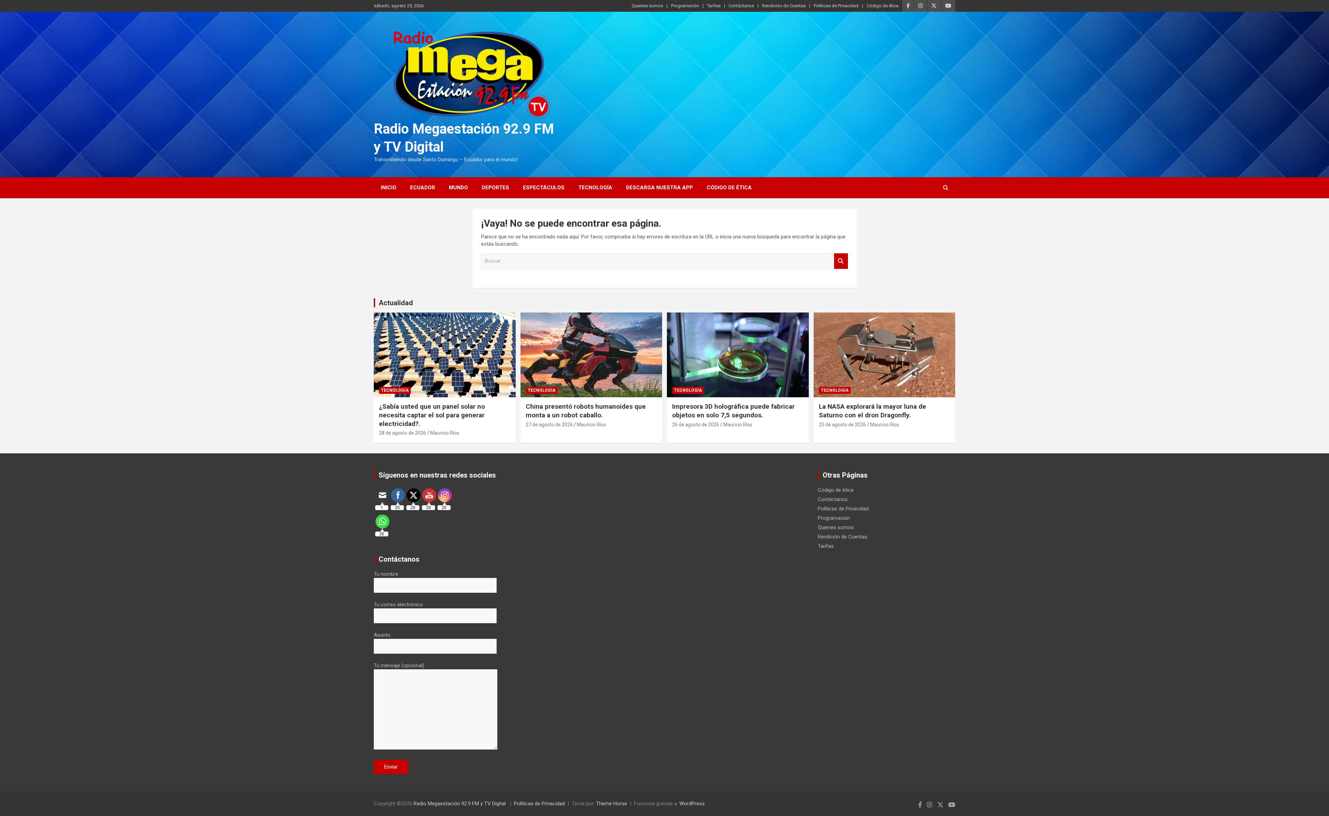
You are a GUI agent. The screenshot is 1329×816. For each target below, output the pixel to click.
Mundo (458, 187)
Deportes (495, 187)
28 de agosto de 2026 (402, 433)
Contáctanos (741, 5)
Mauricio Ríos (444, 433)
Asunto (382, 635)
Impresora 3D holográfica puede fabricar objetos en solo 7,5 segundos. (733, 410)
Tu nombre (386, 574)
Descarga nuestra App (659, 187)
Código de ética (882, 5)
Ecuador (422, 187)
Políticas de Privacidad (836, 5)
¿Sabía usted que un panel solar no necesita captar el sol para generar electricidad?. (432, 414)
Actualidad (396, 303)
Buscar (841, 261)
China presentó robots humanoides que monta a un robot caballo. (586, 410)
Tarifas (714, 5)
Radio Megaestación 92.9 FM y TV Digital (460, 803)
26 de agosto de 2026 (695, 424)
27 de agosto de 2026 (549, 424)
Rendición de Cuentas (784, 5)
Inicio (388, 187)
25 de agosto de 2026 (842, 424)
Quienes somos (647, 5)
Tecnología (595, 187)
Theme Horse (611, 803)
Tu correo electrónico (398, 604)
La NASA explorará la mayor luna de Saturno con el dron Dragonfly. (872, 410)
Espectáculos (543, 187)
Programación (685, 5)
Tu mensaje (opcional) (399, 665)
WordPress (692, 803)
